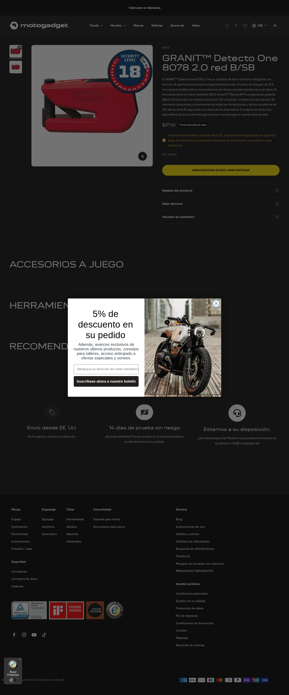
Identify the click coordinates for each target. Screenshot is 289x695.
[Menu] (19, 660)
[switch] (13, 680)
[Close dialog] (216, 303)
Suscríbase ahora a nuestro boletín (106, 381)
